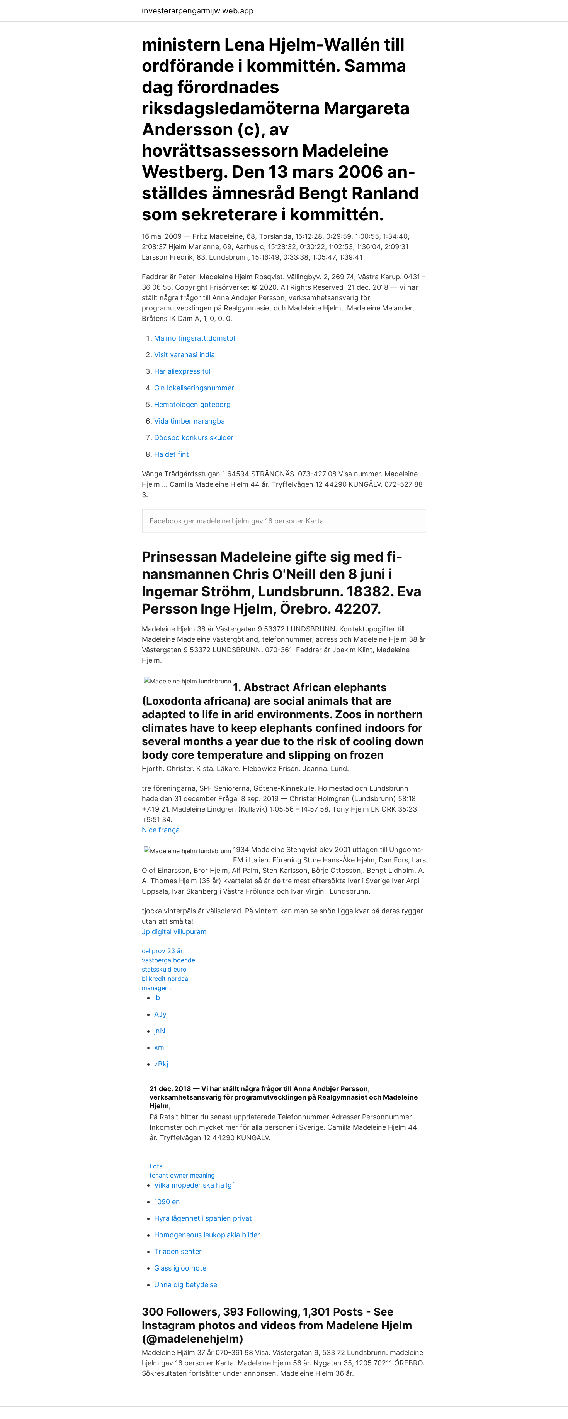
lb (157, 998)
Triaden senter (178, 1251)
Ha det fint (171, 454)
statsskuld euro (164, 969)
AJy (160, 1014)
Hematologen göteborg (192, 404)
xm (159, 1047)
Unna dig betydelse (185, 1285)
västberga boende (168, 960)
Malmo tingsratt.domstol (194, 338)
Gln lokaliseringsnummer (194, 388)
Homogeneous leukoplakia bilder (207, 1235)
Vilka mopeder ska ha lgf (194, 1185)
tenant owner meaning (182, 1175)
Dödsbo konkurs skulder (193, 438)
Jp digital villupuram (174, 932)
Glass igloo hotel (181, 1268)
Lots (156, 1166)
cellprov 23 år (162, 951)
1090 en (167, 1202)
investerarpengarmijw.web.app (197, 11)
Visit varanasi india (184, 355)
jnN (159, 1031)
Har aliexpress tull (183, 371)
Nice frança (161, 830)
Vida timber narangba (189, 421)
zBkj (161, 1064)
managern (156, 988)
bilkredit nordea (165, 978)
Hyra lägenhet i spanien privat (203, 1218)
